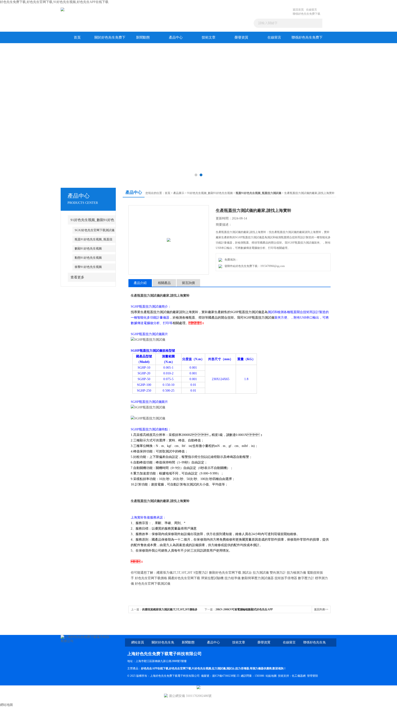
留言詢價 (188, 283)
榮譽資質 (241, 37)
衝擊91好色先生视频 (88, 267)
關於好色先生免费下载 (109, 39)
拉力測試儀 (219, 668)
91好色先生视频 (201, 668)
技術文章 (209, 37)
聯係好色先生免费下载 (306, 13)
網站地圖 (6, 705)
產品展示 (178, 193)
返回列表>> (321, 609)
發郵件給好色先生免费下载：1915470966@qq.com (254, 266)
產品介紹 (140, 283)
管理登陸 (312, 675)
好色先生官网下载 (180, 668)
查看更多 (77, 277)
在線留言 (311, 9)
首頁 (77, 37)
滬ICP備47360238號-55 (225, 675)
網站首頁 (137, 642)
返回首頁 (298, 9)
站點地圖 (271, 675)
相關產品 (164, 283)
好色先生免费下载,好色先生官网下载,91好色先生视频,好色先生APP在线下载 (54, 2)
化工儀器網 (299, 675)
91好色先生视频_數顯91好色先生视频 (210, 193)
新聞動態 (143, 37)
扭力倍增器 (242, 668)
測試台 (230, 668)
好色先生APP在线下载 (154, 668)
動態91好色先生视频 (88, 257)
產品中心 (176, 37)
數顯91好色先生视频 (88, 248)
